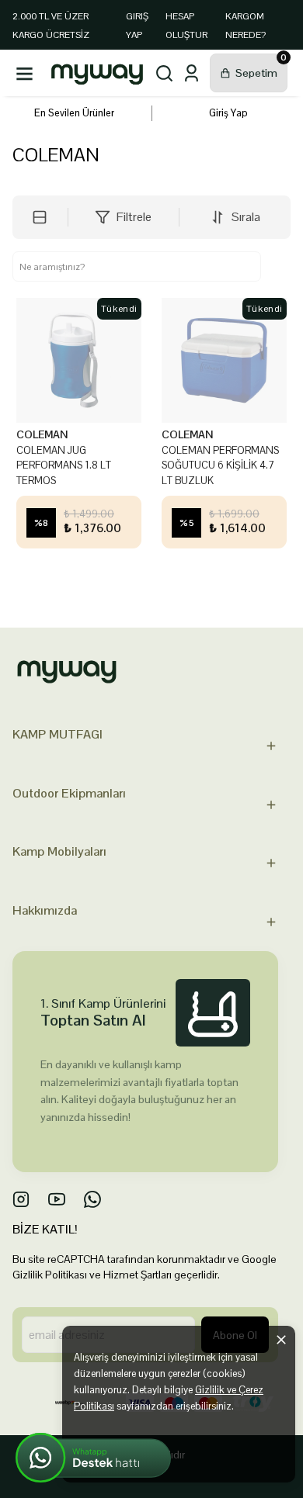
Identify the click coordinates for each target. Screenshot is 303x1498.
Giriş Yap (228, 112)
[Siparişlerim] (191, 73)
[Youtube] (56, 1199)
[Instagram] (21, 1199)
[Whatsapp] (92, 1199)
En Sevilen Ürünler (74, 112)
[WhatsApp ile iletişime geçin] (93, 1457)
